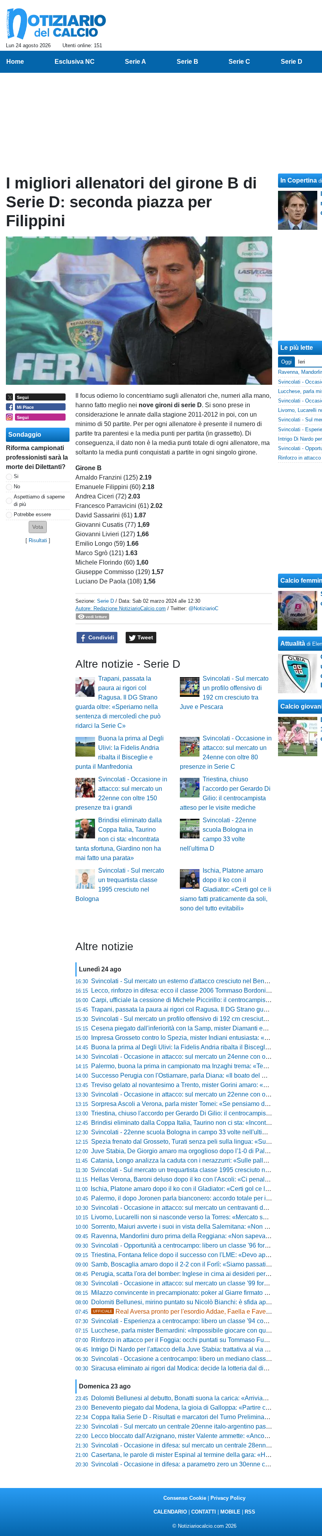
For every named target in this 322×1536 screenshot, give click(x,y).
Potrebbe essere (32, 514)
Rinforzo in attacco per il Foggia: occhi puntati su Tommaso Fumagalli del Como (202, 1340)
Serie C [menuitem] (239, 61)
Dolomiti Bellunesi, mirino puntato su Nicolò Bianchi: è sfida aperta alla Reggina (202, 1302)
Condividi (100, 637)
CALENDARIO (170, 1512)
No (17, 486)
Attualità (292, 643)
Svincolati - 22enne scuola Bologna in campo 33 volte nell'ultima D (184, 1132)
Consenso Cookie (184, 1498)
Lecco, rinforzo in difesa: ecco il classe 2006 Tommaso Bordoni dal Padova (195, 990)
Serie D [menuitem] (291, 61)
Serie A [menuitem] (135, 61)
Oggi (286, 362)
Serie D (105, 601)
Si (16, 476)
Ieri (301, 362)
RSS (250, 1512)
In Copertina (298, 180)
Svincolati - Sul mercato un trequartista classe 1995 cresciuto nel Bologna (193, 1170)
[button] (38, 527)
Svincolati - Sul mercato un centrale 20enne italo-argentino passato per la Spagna (204, 1426)
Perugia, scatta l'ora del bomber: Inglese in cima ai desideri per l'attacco (190, 1273)
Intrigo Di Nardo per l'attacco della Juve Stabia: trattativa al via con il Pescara (197, 1349)
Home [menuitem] (15, 61)
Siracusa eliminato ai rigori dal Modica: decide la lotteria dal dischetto (187, 1368)
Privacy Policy (227, 1498)
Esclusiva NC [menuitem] (75, 61)
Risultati (38, 540)
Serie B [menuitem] (187, 61)
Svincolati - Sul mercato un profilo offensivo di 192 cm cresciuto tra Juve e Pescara (205, 1018)
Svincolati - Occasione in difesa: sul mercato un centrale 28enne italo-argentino (201, 1445)
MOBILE (230, 1512)
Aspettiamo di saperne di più (39, 500)
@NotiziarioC (203, 608)
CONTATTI (203, 1512)
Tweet (144, 637)
